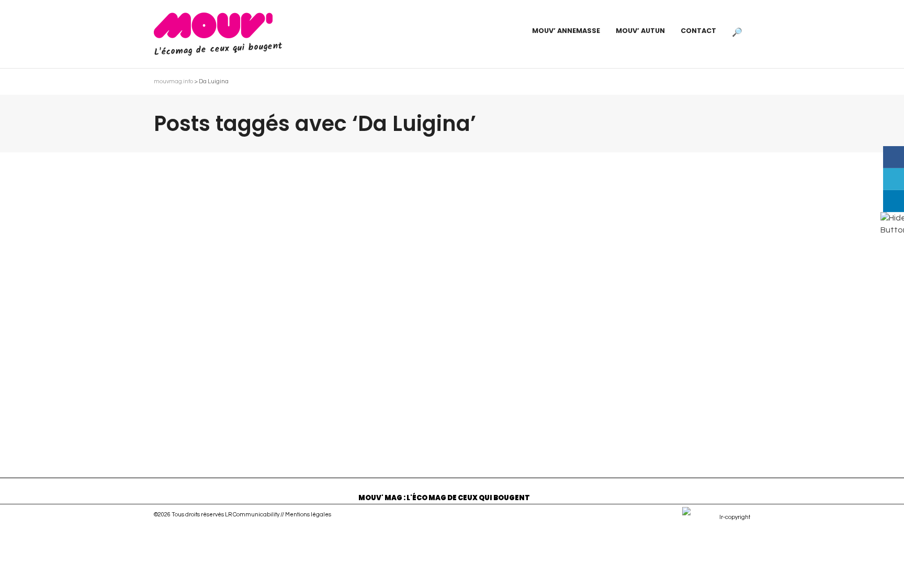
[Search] (737, 31)
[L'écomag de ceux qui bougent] (213, 25)
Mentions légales (308, 514)
